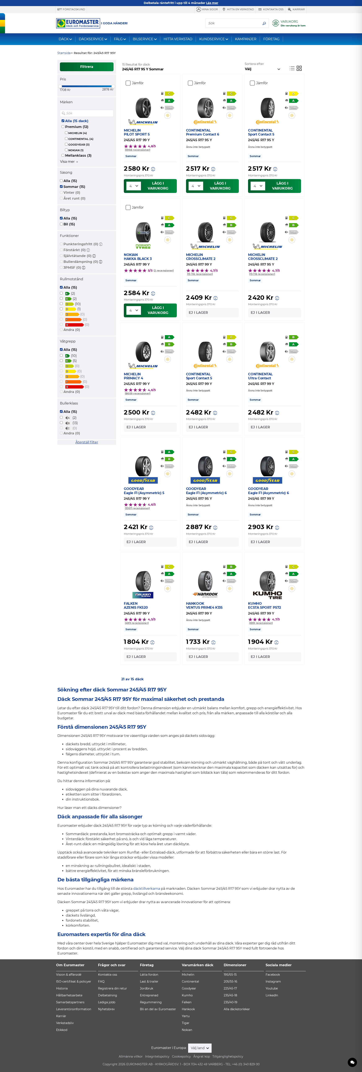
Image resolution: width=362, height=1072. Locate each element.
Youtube (272, 988)
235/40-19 (230, 1002)
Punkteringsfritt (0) (80, 244)
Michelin (188, 974)
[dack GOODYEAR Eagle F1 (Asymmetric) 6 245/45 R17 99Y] (267, 463)
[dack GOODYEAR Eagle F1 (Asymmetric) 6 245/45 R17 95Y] (205, 463)
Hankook (188, 1009)
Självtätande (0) (77, 256)
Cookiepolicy (181, 1056)
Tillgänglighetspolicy (227, 1056)
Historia (62, 988)
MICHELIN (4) (77, 133)
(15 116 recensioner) (200, 274)
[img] (110, 113)
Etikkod (61, 1030)
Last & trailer (149, 981)
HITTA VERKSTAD (178, 39)
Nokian (187, 1030)
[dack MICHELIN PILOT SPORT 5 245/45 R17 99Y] (143, 105)
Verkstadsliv (65, 1023)
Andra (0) (71, 330)
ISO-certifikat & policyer (73, 981)
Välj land (198, 1048)
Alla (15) (70, 181)
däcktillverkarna (146, 889)
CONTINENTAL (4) (80, 139)
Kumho (187, 995)
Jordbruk (146, 988)
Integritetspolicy (157, 1056)
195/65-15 (230, 974)
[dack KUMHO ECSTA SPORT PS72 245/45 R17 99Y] (267, 578)
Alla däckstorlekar (237, 1009)
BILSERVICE (143, 39)
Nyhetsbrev (106, 1009)
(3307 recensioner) (137, 508)
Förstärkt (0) (74, 250)
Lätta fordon (149, 974)
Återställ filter (86, 442)
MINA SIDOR (209, 9)
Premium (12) (76, 127)
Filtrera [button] (86, 67)
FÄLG (118, 39)
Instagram (273, 981)
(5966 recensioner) (137, 149)
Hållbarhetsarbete (69, 995)
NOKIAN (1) (76, 150)
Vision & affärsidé (68, 974)
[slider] (60, 86)
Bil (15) (69, 224)
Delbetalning (107, 995)
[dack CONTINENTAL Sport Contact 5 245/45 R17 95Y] (267, 105)
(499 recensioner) (137, 623)
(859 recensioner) (261, 623)
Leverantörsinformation (73, 1009)
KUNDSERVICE (212, 39)
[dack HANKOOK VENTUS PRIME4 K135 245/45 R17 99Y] (205, 578)
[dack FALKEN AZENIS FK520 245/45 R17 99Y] (143, 578)
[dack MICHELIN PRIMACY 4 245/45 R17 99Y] (143, 349)
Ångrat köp (201, 1056)
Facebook (273, 974)
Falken (186, 1002)
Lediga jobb (106, 1002)
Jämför (138, 83)
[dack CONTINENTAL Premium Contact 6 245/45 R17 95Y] (205, 105)
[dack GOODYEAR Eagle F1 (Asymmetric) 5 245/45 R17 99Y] (143, 463)
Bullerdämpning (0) (80, 262)
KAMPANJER (245, 39)
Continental (190, 981)
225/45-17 (230, 988)
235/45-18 (230, 995)
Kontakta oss (272, 9)
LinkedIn (272, 995)
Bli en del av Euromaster (158, 1009)
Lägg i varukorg (158, 185)
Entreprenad (149, 995)
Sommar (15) (74, 187)
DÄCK (64, 39)
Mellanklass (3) (78, 156)
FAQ (101, 981)
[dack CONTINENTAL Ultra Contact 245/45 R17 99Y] (267, 349)
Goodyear (189, 988)
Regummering (151, 1002)
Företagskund (73, 9)
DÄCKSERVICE (91, 39)
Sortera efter (254, 64)
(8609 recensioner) (137, 393)
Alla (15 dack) (76, 121)
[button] (100, 244)
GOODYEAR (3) (79, 144)
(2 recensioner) (164, 270)
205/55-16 (230, 981)
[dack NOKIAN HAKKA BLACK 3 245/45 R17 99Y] (143, 229)
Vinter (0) (71, 193)
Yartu (186, 1016)
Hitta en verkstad (240, 9)
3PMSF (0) (72, 268)
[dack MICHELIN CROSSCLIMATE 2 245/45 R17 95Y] (267, 229)
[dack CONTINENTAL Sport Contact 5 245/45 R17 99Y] (205, 349)
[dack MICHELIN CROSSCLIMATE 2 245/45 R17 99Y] (205, 229)
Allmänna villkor (131, 1056)
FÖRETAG (271, 39)
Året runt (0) (74, 198)
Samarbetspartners (70, 1002)
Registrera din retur (112, 988)
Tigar (185, 1023)
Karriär (298, 9)
